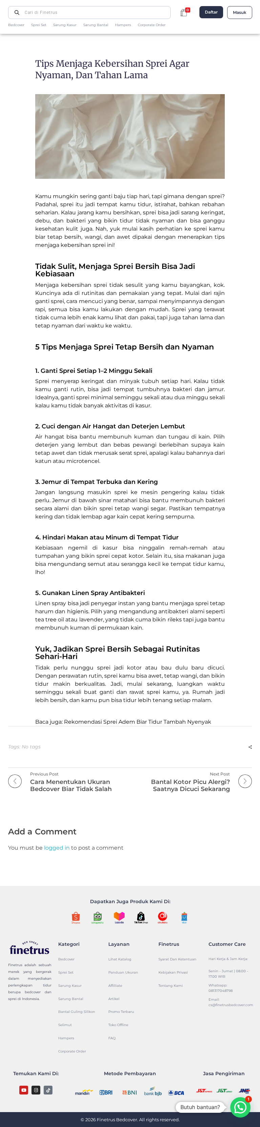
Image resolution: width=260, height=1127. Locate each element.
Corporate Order (152, 25)
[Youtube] (23, 1090)
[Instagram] (35, 1090)
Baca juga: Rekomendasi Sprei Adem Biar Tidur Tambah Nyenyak (123, 722)
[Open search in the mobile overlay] (89, 12)
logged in (57, 848)
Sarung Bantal (95, 25)
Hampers (123, 25)
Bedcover (16, 25)
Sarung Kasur (65, 25)
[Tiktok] (48, 1090)
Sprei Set (38, 25)
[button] (240, 1107)
